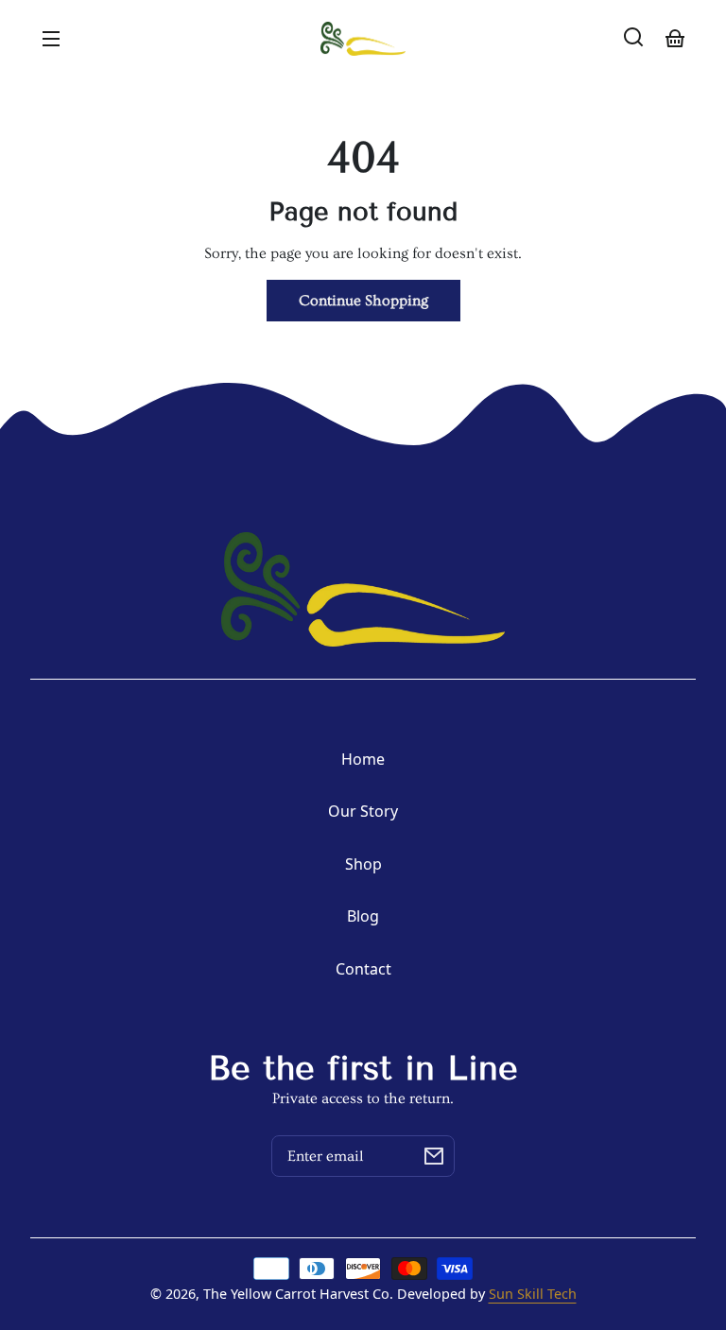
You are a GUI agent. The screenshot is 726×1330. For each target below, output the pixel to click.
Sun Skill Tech (533, 1294)
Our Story (363, 811)
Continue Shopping (363, 300)
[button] (633, 37)
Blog (363, 916)
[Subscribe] (434, 1156)
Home (363, 759)
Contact (363, 969)
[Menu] (51, 37)
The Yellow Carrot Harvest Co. (298, 1294)
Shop (363, 864)
